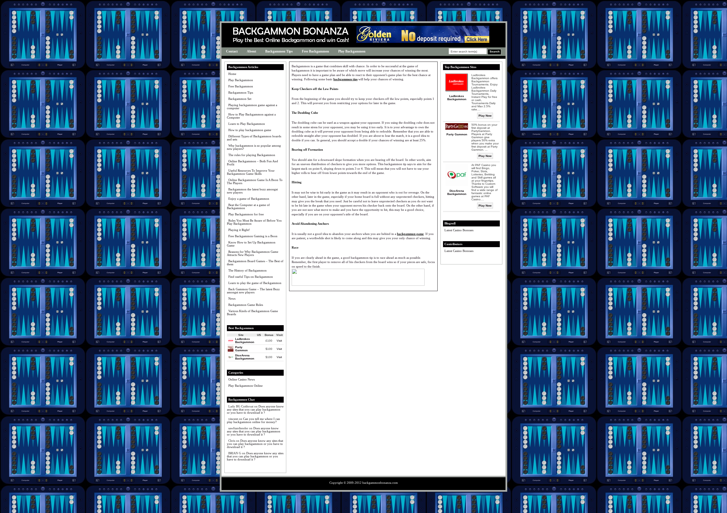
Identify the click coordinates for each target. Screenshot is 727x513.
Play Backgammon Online (245, 385)
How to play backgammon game (249, 130)
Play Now (485, 115)
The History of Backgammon (247, 270)
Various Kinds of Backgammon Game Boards (252, 312)
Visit (279, 340)
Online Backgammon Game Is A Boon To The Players (255, 181)
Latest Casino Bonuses (458, 230)
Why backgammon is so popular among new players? (254, 147)
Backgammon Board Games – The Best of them (255, 262)
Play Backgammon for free (246, 214)
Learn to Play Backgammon (246, 123)
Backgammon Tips (279, 51)
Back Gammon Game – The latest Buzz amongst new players (253, 290)
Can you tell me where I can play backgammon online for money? (253, 420)
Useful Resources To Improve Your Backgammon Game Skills (251, 172)
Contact (232, 51)
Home (232, 73)
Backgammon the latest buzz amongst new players (252, 191)
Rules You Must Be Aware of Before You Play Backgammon (254, 222)
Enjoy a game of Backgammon (248, 198)
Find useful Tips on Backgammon (250, 276)
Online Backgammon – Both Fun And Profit (252, 162)
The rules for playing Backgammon (251, 155)
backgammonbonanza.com (380, 482)
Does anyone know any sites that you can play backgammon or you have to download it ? (255, 409)
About (251, 51)
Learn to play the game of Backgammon (254, 283)
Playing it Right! (239, 230)
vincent (233, 419)
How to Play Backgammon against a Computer (251, 116)
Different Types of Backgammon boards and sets (254, 137)
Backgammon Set (239, 98)
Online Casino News (241, 379)
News (231, 298)
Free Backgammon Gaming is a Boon (252, 236)
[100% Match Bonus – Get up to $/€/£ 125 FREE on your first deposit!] (422, 41)
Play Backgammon (351, 51)
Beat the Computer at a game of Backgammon (248, 206)
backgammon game (410, 234)
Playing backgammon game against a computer (252, 106)
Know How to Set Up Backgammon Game (251, 244)
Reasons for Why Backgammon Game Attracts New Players (252, 253)
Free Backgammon (315, 51)
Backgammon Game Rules (245, 304)
